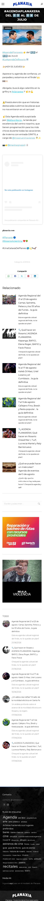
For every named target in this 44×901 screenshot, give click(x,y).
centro (34, 832)
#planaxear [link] (17, 91)
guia (5, 848)
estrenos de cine (13, 843)
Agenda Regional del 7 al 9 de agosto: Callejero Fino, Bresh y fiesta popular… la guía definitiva (29, 405)
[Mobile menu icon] (3, 4)
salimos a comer (8, 871)
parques (37, 859)
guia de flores (14, 848)
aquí (11, 883)
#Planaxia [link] (7, 237)
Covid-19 (6, 840)
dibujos (23, 840)
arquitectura (31, 818)
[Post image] (9, 299)
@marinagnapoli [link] (16, 145)
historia (6, 851)
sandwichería (19, 871)
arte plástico (14, 822)
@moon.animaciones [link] (23, 138)
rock (29, 867)
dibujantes (15, 840)
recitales (10, 866)
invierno (35, 851)
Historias (29, 851)
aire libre (21, 818)
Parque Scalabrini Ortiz (10, 863)
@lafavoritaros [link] (14, 120)
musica (25, 855)
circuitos (13, 836)
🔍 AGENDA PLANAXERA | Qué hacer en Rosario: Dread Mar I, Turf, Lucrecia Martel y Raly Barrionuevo (29, 438)
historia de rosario (17, 851)
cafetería (27, 832)
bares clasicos (17, 832)
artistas (24, 822)
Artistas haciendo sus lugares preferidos (18, 827)
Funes (32, 844)
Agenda (10, 817)
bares (6, 832)
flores (26, 844)
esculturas (31, 840)
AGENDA (8, 28)
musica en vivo (9, 859)
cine (6, 836)
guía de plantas (28, 848)
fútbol (38, 844)
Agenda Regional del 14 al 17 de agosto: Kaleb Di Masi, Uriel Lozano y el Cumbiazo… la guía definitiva (29, 373)
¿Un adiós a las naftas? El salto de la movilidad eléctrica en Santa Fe (26, 699)
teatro (27, 871)
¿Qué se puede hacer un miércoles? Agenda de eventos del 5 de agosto (29, 468)
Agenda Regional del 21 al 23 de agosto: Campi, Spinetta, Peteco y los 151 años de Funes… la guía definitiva (29, 304)
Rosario (34, 867)
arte (5, 821)
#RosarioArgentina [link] (12, 241)
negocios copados (21, 859)
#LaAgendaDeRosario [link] (14, 59)
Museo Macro (16, 855)
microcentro (7, 855)
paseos (22, 862)
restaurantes (23, 867)
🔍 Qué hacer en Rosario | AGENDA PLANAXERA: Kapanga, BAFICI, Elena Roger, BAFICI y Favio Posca (29, 339)
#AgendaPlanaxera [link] (12, 52)
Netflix (31, 859)
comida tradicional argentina (29, 836)
